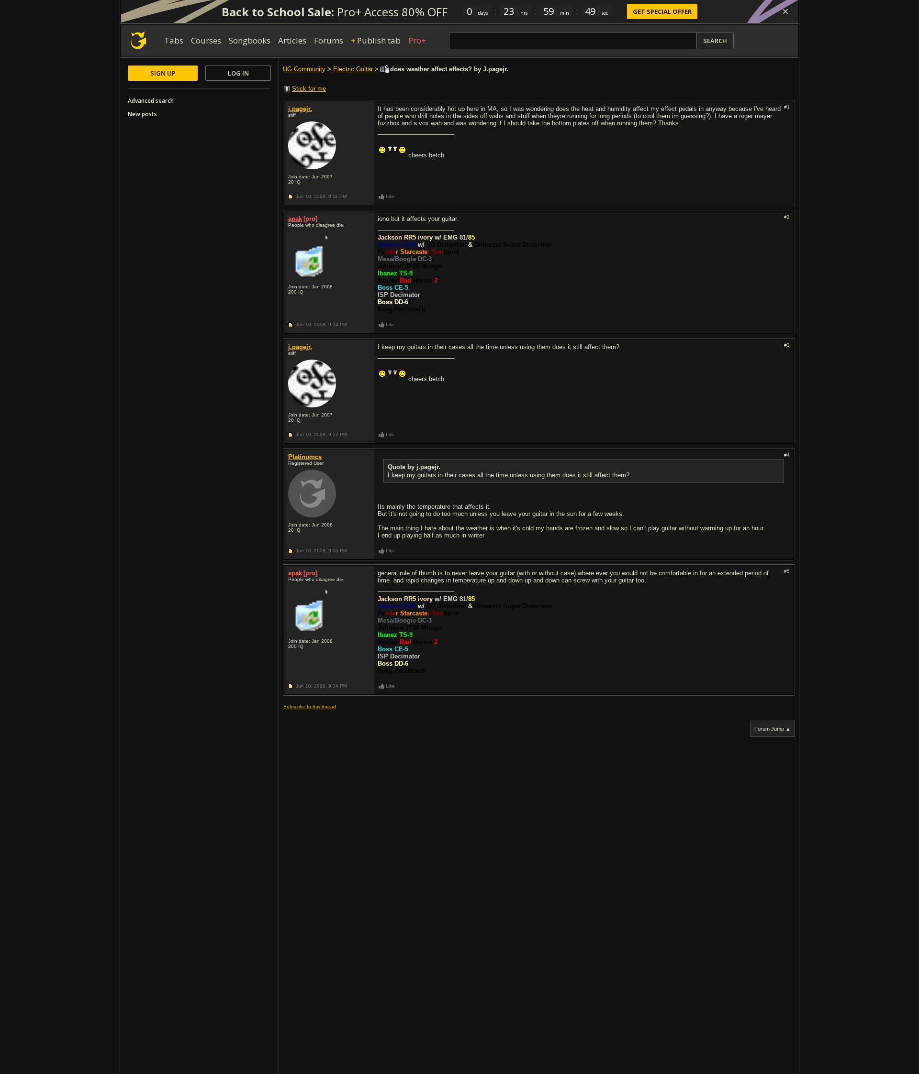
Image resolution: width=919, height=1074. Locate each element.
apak (295, 218)
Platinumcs (305, 456)
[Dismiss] (785, 11)
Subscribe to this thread (309, 706)
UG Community (304, 69)
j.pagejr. (300, 108)
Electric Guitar (353, 69)
